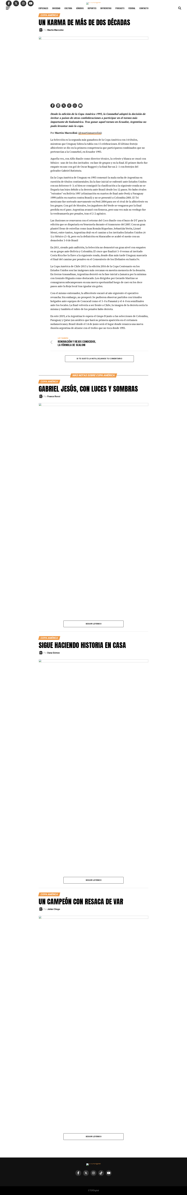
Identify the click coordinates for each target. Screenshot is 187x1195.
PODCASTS (119, 8)
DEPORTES (92, 8)
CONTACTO (143, 8)
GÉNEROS (80, 8)
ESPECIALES (43, 8)
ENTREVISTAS (105, 8)
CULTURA (68, 8)
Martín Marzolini (55, 30)
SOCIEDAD (56, 8)
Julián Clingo (53, 909)
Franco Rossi (53, 396)
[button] (52, 105)
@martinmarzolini (90, 132)
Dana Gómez (53, 653)
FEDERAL (131, 8)
